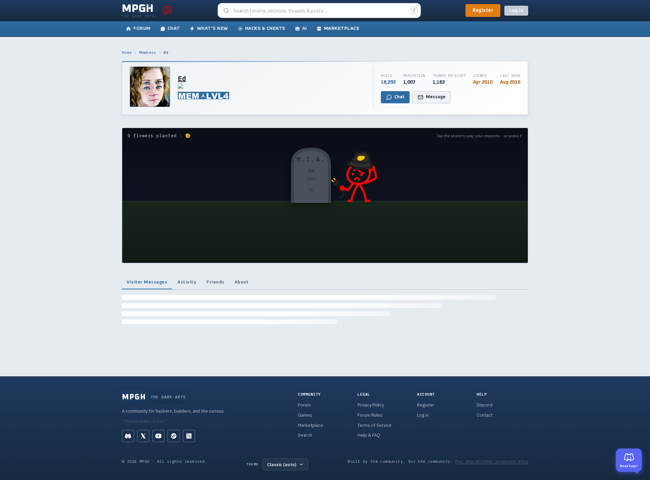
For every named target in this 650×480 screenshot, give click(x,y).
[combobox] (320, 11)
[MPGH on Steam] (174, 436)
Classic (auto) (281, 464)
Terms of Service (375, 425)
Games (305, 415)
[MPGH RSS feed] (189, 436)
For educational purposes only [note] (491, 461)
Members (147, 52)
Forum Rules (370, 415)
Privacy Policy (371, 405)
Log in (516, 10)
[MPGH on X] (143, 436)
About (242, 282)
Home (127, 52)
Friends (215, 282)
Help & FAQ (369, 435)
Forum (304, 405)
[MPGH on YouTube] (158, 436)
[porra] (167, 10)
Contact (485, 415)
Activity (186, 282)
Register (483, 10)
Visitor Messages (147, 282)
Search (305, 435)
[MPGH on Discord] (128, 436)
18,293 (388, 82)
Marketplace (310, 425)
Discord (485, 405)
